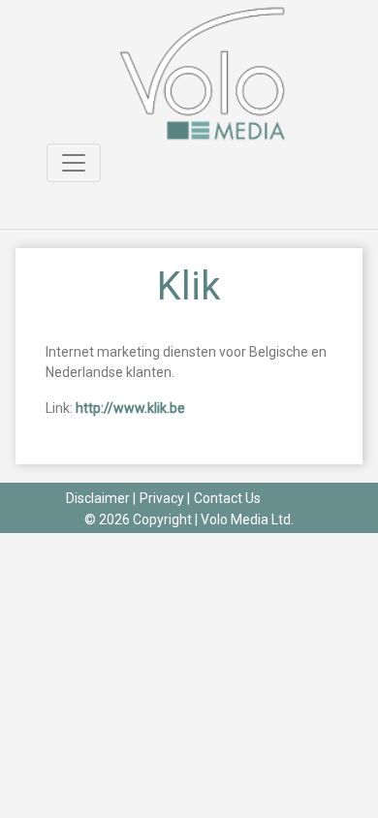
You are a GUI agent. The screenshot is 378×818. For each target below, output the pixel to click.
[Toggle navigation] (74, 162)
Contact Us (227, 498)
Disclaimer (98, 498)
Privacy (162, 498)
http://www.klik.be (130, 408)
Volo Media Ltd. (247, 519)
